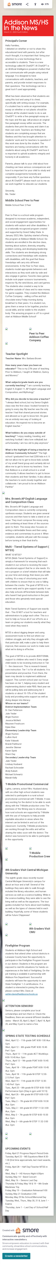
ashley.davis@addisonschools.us (21, 994)
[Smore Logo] (14, 4)
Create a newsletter (16, 1256)
